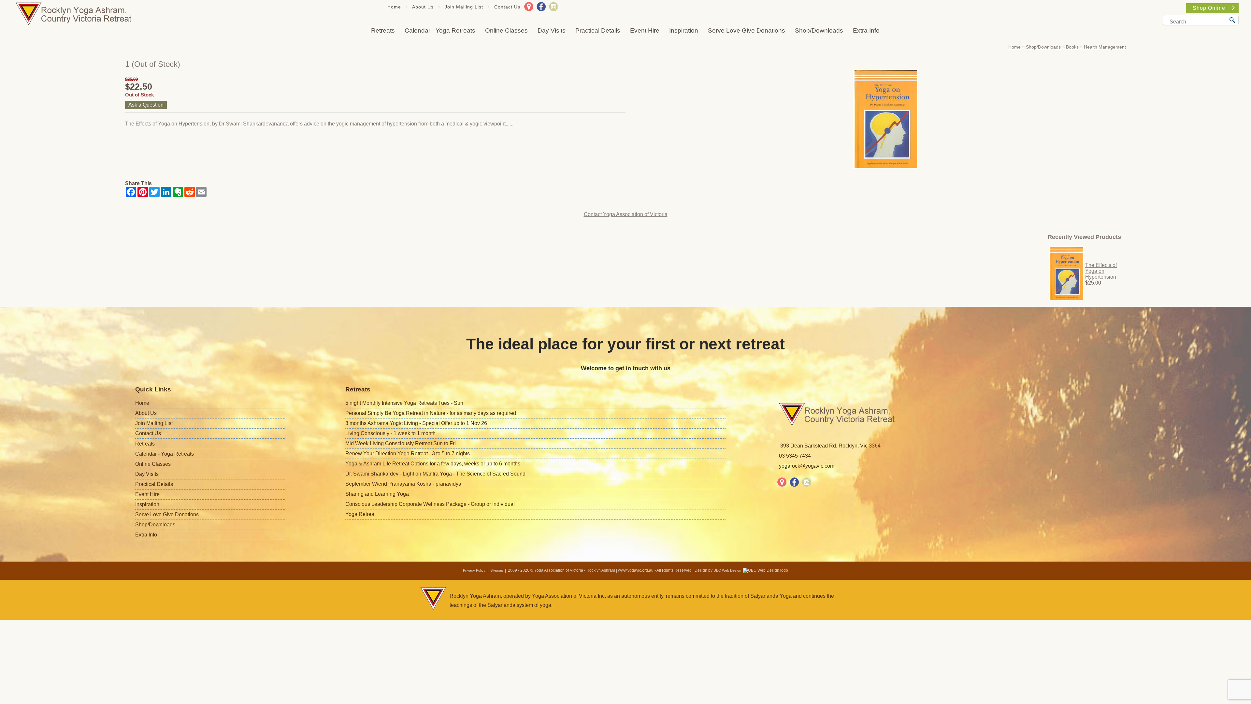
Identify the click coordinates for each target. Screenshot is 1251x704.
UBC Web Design (727, 570)
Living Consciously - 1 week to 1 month (390, 433)
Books (1072, 47)
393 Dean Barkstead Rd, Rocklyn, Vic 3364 (830, 445)
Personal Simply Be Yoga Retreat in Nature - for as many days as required (430, 413)
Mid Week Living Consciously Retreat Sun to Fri (400, 443)
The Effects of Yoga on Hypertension (1101, 271)
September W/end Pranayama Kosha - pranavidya (403, 484)
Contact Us (507, 6)
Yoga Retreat (360, 514)
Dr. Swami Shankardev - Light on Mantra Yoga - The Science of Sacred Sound (435, 474)
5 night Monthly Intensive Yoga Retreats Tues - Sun (404, 403)
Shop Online (1209, 8)
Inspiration (683, 30)
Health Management (1105, 47)
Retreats (383, 30)
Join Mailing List (464, 6)
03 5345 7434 (795, 456)
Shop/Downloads (819, 30)
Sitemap (496, 570)
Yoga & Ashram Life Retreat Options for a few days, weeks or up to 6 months (432, 463)
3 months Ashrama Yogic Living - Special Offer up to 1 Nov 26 (416, 423)
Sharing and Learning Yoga (377, 494)
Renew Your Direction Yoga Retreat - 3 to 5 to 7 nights (407, 453)
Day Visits (552, 30)
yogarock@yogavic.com (806, 466)
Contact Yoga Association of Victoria (626, 214)
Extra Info (866, 30)
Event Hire (644, 30)
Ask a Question (146, 105)
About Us (423, 6)
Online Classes (506, 30)
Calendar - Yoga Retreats (440, 30)
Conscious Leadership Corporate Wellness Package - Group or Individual (430, 504)
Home (394, 6)
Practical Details (597, 30)
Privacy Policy (474, 570)
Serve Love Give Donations (746, 30)
